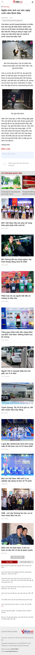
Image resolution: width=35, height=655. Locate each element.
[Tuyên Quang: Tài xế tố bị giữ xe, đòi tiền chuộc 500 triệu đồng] (17, 393)
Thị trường (5, 376)
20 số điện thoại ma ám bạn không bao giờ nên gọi (16, 599)
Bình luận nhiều (25, 562)
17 (17, 574)
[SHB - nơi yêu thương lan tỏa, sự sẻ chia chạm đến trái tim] (17, 499)
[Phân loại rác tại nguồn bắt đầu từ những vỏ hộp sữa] (17, 282)
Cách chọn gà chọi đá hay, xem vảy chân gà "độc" (16, 593)
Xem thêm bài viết (17, 557)
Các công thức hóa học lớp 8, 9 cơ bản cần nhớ (15, 604)
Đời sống (6, 6)
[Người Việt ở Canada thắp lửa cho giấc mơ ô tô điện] (17, 357)
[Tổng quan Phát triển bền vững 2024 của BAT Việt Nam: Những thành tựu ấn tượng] (17, 318)
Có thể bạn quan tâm (11, 173)
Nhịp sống (4, 228)
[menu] (2, 2)
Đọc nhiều (9, 562)
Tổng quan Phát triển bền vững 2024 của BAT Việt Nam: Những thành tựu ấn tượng (16, 334)
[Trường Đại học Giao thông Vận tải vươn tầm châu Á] (11, 182)
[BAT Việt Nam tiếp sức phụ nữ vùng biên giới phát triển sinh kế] (17, 209)
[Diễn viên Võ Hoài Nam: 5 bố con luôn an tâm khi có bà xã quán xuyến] (17, 534)
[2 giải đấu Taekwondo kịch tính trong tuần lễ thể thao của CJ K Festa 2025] (17, 430)
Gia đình (4, 553)
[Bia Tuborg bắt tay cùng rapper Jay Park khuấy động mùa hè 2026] (17, 245)
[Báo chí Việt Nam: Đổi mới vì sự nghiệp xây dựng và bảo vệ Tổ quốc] (17, 464)
